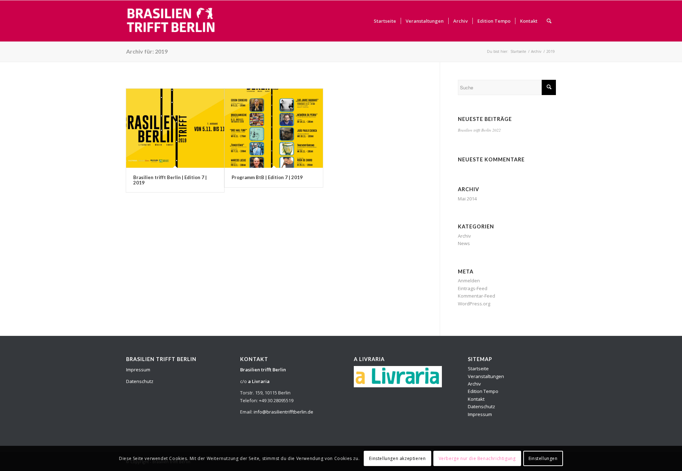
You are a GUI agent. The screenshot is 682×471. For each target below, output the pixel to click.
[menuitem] (385, 20)
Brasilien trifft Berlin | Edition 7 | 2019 (170, 179)
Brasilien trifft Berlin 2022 (479, 130)
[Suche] (549, 20)
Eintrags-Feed (472, 288)
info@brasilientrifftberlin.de (283, 412)
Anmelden (469, 280)
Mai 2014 (467, 198)
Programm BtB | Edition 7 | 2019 (267, 177)
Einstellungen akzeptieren (397, 458)
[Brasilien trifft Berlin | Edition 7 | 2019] (175, 128)
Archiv (464, 236)
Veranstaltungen (486, 376)
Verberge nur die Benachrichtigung (477, 458)
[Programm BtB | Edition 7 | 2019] (273, 128)
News (464, 243)
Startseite (478, 368)
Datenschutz (139, 381)
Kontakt (476, 399)
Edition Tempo (483, 391)
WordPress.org (474, 303)
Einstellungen (543, 458)
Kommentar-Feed (476, 296)
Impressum (138, 369)
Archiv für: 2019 (147, 51)
